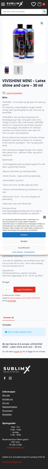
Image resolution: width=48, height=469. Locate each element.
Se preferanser (24, 247)
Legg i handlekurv (24, 289)
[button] (44, 217)
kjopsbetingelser (29, 252)
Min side (6, 395)
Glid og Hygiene (15, 298)
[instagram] (10, 378)
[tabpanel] (24, 339)
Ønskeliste (7, 414)
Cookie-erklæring (17, 252)
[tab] (8, 318)
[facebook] (4, 378)
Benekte (24, 241)
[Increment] (9, 289)
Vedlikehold (36, 298)
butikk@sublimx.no (15, 447)
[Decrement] (4, 289)
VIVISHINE (11, 301)
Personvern (7, 410)
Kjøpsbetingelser (9, 407)
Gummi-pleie (26, 298)
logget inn (18, 351)
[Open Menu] (3, 4)
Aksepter (24, 234)
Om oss (5, 403)
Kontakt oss (7, 399)
